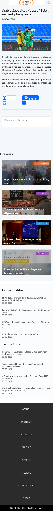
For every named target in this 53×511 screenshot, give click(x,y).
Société (26, 460)
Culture (26, 447)
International (26, 485)
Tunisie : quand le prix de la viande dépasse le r (24, 211)
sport (26, 498)
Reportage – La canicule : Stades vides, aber (26, 181)
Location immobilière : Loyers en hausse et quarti (23, 271)
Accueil (26, 409)
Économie (26, 435)
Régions (26, 473)
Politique (26, 422)
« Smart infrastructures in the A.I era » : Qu (23, 241)
